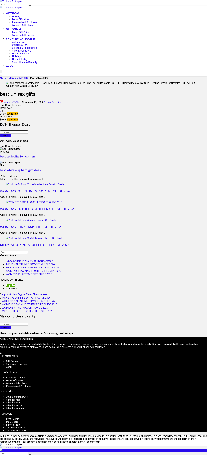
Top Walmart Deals (16, 430)
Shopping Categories (20, 38)
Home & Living (19, 59)
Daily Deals (12, 421)
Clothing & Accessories (24, 47)
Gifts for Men (13, 402)
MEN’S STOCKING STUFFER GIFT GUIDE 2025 (34, 245)
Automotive (18, 42)
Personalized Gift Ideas (24, 22)
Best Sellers (12, 419)
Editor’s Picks (13, 424)
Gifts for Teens (14, 405)
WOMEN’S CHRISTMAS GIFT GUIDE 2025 (31, 227)
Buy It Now (12, 113)
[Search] (30, 5)
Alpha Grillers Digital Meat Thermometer (29, 261)
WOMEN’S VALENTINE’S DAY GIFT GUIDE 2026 (35, 191)
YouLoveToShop (12, 102)
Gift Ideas (13, 13)
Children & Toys (20, 44)
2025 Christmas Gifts (17, 396)
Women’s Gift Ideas (22, 25)
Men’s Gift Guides (21, 32)
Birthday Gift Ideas (16, 377)
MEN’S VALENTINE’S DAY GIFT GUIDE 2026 (30, 264)
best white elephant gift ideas (20, 170)
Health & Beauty (21, 53)
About (10, 66)
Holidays (16, 16)
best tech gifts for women (17, 156)
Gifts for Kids (13, 399)
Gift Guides (14, 29)
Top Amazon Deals (16, 427)
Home (3, 77)
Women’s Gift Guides (23, 35)
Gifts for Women (15, 408)
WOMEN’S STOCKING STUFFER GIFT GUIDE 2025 (37, 209)
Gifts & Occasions (21, 50)
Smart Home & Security (24, 62)
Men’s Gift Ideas (20, 19)
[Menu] (1, 71)
